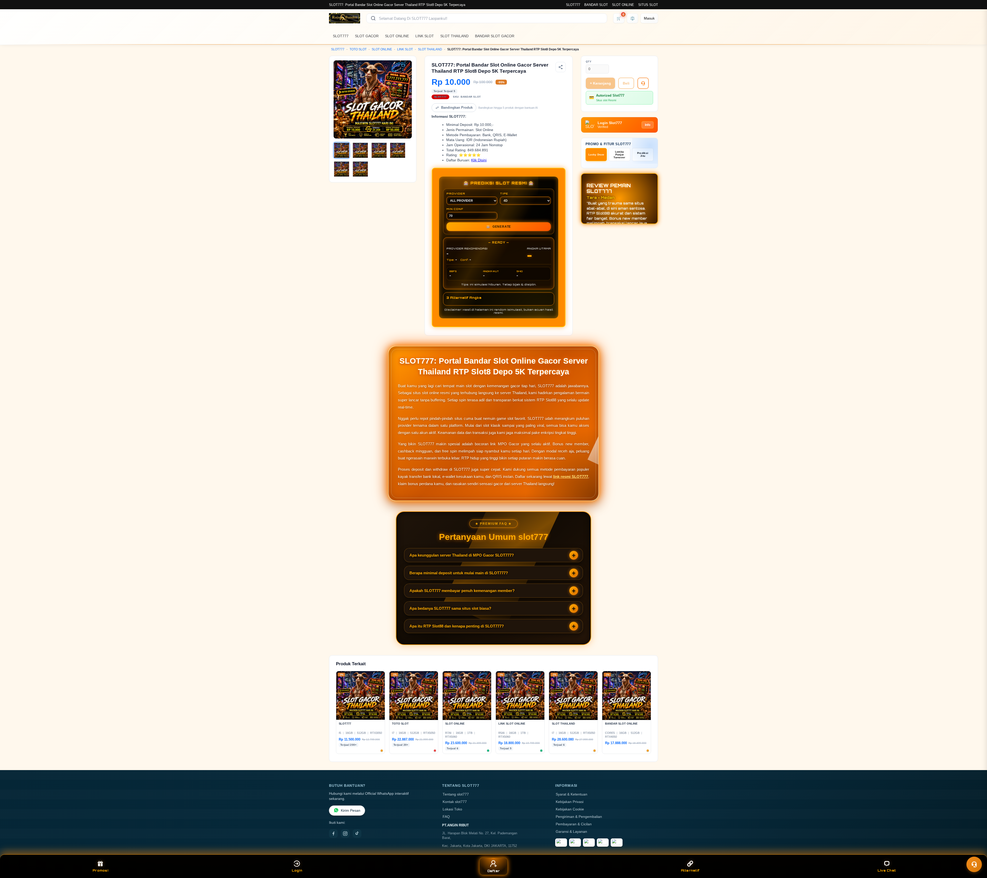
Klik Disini (479, 160)
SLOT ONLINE (623, 5)
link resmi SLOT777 (570, 476)
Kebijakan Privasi (569, 802)
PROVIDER (455, 193)
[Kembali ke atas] (975, 851)
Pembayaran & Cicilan (574, 824)
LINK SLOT (424, 36)
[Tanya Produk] (643, 83)
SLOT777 (573, 5)
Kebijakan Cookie (570, 809)
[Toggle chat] (974, 864)
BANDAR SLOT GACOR (494, 36)
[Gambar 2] (360, 150)
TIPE (504, 193)
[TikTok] (357, 833)
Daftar (493, 871)
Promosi (100, 870)
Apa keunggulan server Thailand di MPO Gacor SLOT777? (461, 555)
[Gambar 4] (397, 150)
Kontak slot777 (455, 802)
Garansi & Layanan (571, 832)
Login (297, 870)
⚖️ (632, 18)
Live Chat (887, 870)
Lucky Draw (596, 154)
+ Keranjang (600, 83)
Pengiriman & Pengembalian (579, 817)
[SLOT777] (344, 18)
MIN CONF (454, 208)
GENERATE (498, 226)
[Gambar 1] (341, 150)
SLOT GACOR (367, 36)
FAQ (446, 817)
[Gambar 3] (379, 150)
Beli (626, 83)
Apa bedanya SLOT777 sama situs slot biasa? (450, 608)
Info (647, 125)
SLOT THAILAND (454, 36)
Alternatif (690, 870)
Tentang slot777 (456, 794)
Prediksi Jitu (642, 154)
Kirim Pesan (350, 810)
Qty (589, 61)
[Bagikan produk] (560, 67)
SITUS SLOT (648, 5)
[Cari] (373, 18)
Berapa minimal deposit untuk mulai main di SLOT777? (458, 573)
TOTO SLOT (358, 49)
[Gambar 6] (360, 169)
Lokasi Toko (452, 809)
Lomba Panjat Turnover (619, 154)
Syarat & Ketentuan (571, 794)
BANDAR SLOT (596, 5)
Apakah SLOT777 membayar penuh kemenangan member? (462, 590)
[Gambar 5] (341, 169)
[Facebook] (333, 833)
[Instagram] (345, 833)
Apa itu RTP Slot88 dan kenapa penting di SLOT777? (456, 626)
